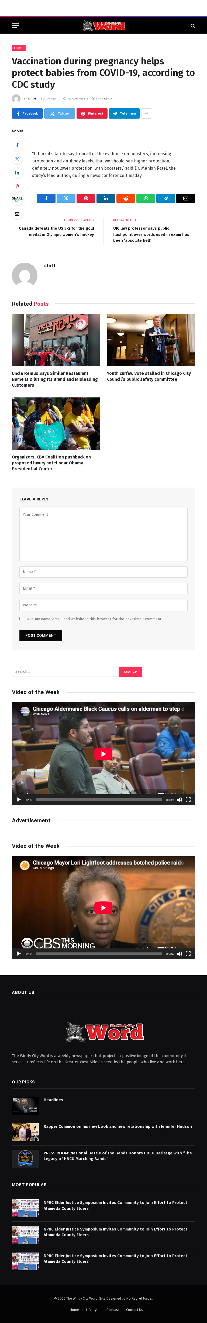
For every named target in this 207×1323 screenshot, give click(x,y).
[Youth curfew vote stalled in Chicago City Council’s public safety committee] (151, 340)
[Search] (192, 26)
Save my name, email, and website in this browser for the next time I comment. (94, 619)
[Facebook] (17, 145)
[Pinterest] (17, 186)
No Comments (78, 98)
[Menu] (15, 26)
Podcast (112, 1310)
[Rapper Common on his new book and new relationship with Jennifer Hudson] (25, 1132)
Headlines (53, 1099)
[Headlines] (25, 1106)
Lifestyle (92, 1310)
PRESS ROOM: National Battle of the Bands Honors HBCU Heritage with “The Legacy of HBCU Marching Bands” (118, 1156)
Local (18, 47)
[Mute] (179, 799)
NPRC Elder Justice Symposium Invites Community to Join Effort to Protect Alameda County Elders (115, 1205)
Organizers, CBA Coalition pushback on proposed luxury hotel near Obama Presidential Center (51, 462)
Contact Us (134, 1310)
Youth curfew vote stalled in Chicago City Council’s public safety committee (149, 376)
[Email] (17, 213)
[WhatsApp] (17, 200)
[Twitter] (17, 159)
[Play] (19, 799)
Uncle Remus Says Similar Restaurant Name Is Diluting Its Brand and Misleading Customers (55, 379)
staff (32, 98)
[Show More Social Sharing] (146, 113)
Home (74, 1310)
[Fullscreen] (188, 799)
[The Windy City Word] (103, 25)
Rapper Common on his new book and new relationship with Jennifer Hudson (118, 1126)
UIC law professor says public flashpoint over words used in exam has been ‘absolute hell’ (151, 234)
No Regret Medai (139, 1298)
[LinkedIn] (17, 172)
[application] (103, 753)
